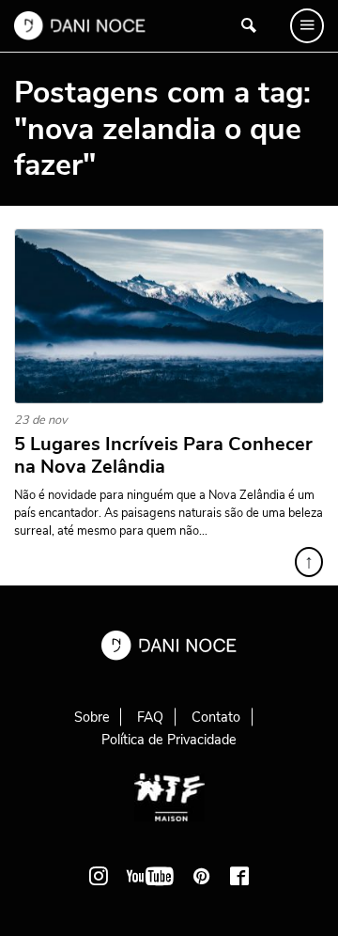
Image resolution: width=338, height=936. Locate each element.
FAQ (150, 717)
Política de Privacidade (169, 739)
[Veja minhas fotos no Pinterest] (201, 875)
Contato (216, 717)
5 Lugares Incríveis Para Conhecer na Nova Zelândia (163, 455)
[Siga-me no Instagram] (98, 875)
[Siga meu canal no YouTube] (150, 875)
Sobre (92, 717)
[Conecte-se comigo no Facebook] (239, 875)
